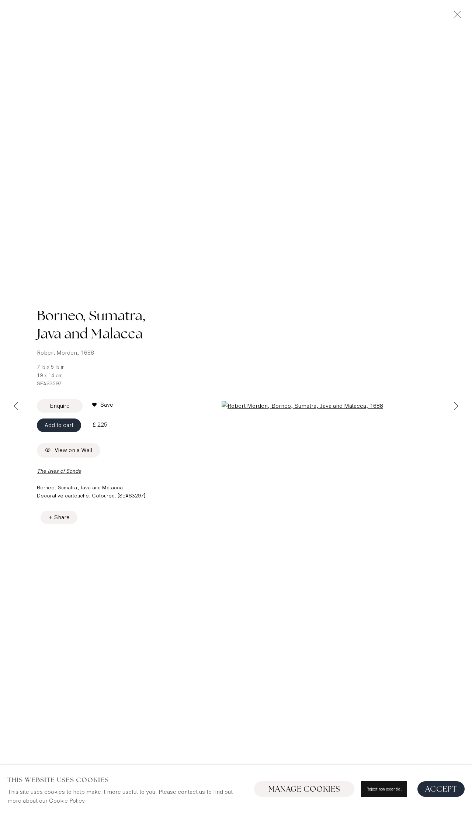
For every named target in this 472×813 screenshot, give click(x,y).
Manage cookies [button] (304, 789)
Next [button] (456, 406)
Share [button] (62, 517)
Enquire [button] (60, 406)
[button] (102, 405)
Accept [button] (441, 789)
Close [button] (455, 16)
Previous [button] (16, 406)
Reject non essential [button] (384, 789)
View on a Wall (74, 450)
